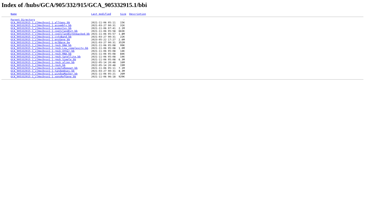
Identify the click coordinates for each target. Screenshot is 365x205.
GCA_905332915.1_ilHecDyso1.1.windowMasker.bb (44, 73)
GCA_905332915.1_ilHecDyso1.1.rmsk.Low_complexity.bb (49, 48)
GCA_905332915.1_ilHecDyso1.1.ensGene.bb (40, 39)
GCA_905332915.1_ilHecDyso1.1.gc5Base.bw (40, 42)
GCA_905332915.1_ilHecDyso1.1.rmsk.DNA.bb (41, 45)
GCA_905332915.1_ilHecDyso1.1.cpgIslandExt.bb (44, 31)
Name (14, 14)
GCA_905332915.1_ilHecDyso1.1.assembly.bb (41, 25)
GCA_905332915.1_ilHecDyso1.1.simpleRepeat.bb (44, 68)
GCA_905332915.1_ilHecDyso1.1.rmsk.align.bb (43, 62)
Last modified (101, 14)
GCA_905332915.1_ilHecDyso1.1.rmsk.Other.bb (43, 51)
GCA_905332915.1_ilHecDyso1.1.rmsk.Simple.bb (43, 59)
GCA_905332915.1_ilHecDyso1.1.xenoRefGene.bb (43, 76)
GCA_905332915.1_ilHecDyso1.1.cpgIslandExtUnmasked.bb (50, 33)
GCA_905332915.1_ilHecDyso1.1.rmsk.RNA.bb (41, 53)
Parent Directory (23, 19)
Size (123, 14)
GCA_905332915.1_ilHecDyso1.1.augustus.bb (41, 28)
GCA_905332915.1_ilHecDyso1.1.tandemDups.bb (43, 70)
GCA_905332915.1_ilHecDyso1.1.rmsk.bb (38, 65)
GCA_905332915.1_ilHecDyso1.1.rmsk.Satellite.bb (46, 56)
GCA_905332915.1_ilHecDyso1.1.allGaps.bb (40, 22)
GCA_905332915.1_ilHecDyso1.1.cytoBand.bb (41, 36)
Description (137, 14)
